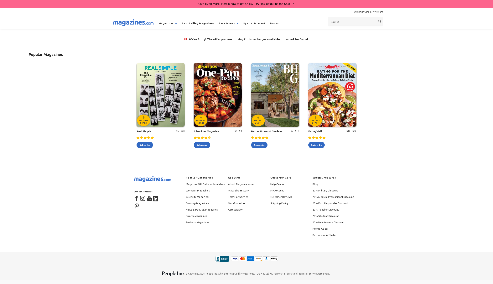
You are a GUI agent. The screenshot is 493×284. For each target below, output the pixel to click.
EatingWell (315, 131)
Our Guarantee (236, 203)
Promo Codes (321, 228)
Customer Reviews (281, 197)
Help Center (277, 184)
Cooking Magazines (197, 203)
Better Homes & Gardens (266, 131)
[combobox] (355, 21)
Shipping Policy (279, 203)
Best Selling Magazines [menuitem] (198, 23)
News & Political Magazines (202, 209)
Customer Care (361, 12)
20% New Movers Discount (328, 222)
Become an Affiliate (324, 235)
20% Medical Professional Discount (333, 197)
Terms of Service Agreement (314, 273)
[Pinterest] (137, 205)
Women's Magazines (198, 190)
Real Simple (144, 131)
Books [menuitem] (274, 23)
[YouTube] (149, 198)
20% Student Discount (326, 216)
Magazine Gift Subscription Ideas (205, 184)
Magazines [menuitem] (166, 23)
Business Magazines (197, 222)
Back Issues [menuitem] (227, 23)
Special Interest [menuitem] (254, 23)
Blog (315, 184)
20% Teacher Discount (326, 209)
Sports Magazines (196, 216)
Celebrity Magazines (198, 197)
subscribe (144, 145)
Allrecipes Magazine (206, 131)
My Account (377, 12)
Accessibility (235, 209)
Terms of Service (238, 197)
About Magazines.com (241, 184)
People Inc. (212, 273)
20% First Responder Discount (330, 203)
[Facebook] (137, 198)
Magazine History (238, 190)
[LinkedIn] (156, 198)
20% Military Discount (325, 190)
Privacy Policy (248, 273)
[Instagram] (143, 198)
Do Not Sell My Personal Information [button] (277, 273)
